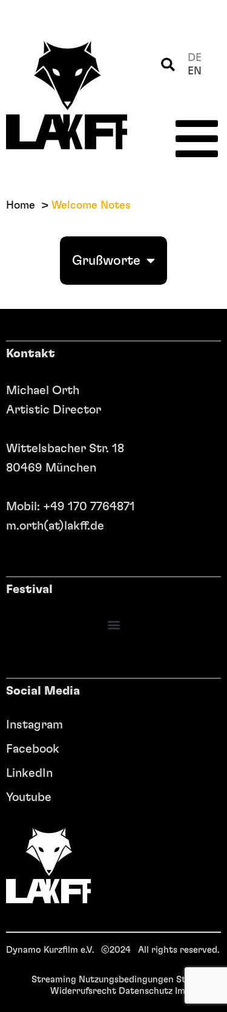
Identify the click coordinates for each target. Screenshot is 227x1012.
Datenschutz (146, 991)
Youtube (28, 797)
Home (20, 205)
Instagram (34, 725)
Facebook (32, 749)
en (195, 71)
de (195, 58)
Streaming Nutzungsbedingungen (102, 979)
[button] (168, 65)
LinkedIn (29, 773)
